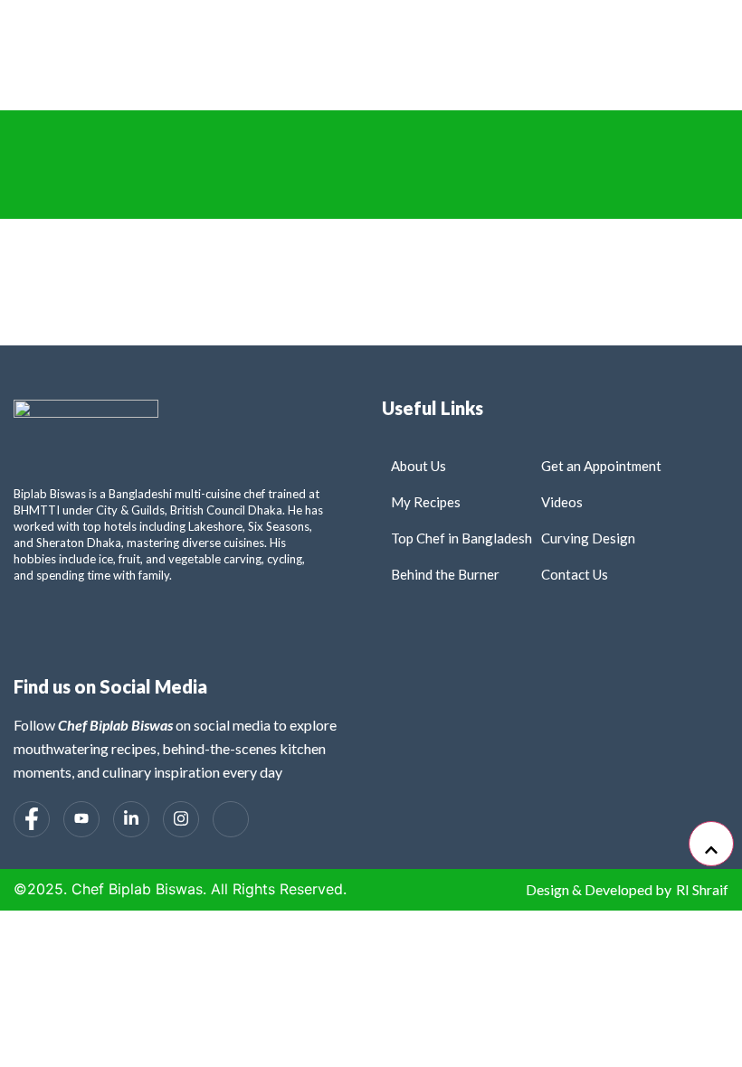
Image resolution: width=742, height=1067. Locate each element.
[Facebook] (32, 819)
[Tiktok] (231, 819)
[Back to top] (711, 843)
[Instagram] (181, 819)
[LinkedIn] (131, 819)
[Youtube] (81, 819)
